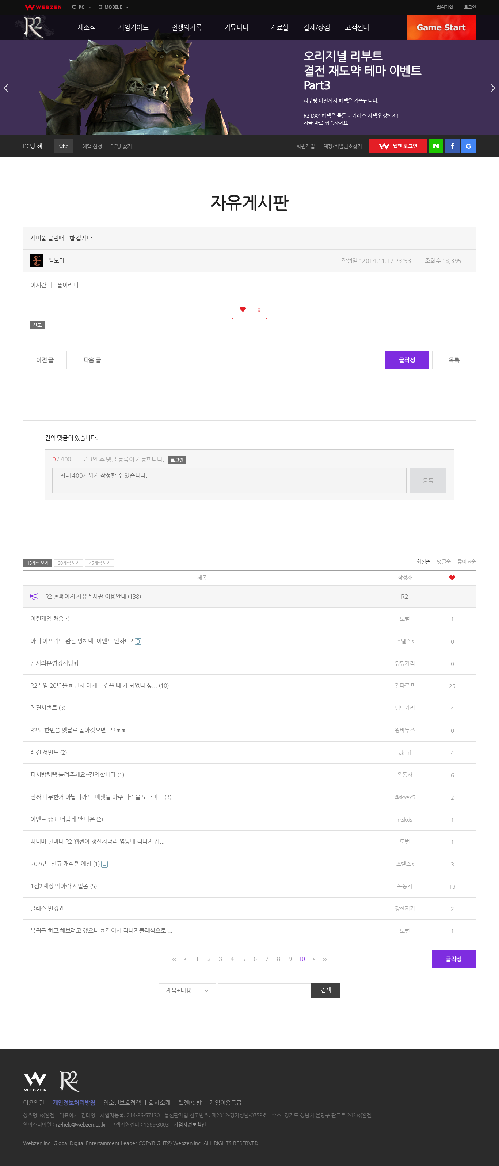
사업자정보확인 (190, 1125)
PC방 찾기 (121, 146)
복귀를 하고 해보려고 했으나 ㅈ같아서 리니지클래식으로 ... (101, 930)
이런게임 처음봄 (49, 618)
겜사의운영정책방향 (54, 663)
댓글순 (444, 561)
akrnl (405, 752)
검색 (326, 990)
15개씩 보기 (38, 562)
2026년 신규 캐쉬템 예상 (65, 863)
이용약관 (34, 1102)
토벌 (405, 619)
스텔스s (405, 641)
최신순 (423, 561)
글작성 (407, 360)
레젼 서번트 (48, 752)
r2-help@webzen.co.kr (81, 1125)
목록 (454, 360)
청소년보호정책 (122, 1102)
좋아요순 (466, 561)
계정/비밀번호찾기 (342, 146)
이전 (6, 88)
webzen (43, 7)
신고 (37, 325)
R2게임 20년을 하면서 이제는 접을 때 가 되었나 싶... (99, 685)
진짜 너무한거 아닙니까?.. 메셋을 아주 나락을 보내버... (100, 796)
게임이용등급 (225, 1102)
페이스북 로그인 (452, 146)
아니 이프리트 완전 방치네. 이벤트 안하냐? (82, 640)
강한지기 (405, 908)
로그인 (470, 7)
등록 (428, 480)
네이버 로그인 (436, 146)
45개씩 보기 (100, 562)
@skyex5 (405, 797)
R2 (34, 27)
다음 (493, 88)
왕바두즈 (405, 730)
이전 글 (45, 360)
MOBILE (113, 7)
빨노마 (57, 260)
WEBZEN (35, 1081)
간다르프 (405, 685)
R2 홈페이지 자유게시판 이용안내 (93, 596)
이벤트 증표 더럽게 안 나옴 (66, 819)
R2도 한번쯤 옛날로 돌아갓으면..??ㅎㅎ (78, 730)
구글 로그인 (468, 146)
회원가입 (445, 7)
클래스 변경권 (47, 908)
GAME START (441, 27)
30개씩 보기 (69, 562)
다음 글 (92, 360)
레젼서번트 (47, 707)
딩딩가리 (405, 663)
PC (81, 7)
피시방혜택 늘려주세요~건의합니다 (77, 774)
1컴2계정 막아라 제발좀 (63, 886)
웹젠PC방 (190, 1102)
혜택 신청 (92, 146)
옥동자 (404, 774)
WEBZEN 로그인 (398, 146)
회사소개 (159, 1102)
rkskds (404, 819)
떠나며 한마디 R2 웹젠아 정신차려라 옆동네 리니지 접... (97, 841)
